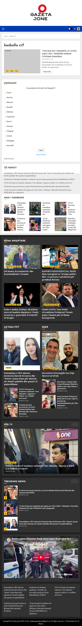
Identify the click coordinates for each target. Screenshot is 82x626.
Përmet (10, 126)
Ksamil (9, 107)
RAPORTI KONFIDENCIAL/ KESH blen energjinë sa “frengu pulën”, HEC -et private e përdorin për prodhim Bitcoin (59, 275)
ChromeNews (70, 621)
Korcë (9, 121)
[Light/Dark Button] (70, 29)
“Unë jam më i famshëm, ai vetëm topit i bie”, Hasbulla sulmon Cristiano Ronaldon (59, 53)
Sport (16, 71)
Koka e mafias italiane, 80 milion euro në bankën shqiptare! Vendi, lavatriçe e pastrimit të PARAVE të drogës (21, 313)
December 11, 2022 (48, 59)
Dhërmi (10, 112)
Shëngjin (10, 141)
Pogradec (11, 117)
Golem (9, 136)
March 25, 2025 (24, 400)
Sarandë (10, 145)
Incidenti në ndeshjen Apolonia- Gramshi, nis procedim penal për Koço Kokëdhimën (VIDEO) (39, 179)
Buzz (7, 71)
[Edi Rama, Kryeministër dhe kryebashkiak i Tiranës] (22, 257)
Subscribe (78, 28)
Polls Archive (9, 159)
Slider (12, 71)
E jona (14, 266)
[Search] (75, 29)
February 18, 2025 (62, 391)
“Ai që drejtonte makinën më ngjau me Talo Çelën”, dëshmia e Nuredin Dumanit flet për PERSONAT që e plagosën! (48, 507)
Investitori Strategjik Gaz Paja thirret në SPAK (58, 374)
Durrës (9, 97)
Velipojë (10, 131)
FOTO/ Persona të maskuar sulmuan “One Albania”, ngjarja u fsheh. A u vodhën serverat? (38, 183)
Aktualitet (8, 266)
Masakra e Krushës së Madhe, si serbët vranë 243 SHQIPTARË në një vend (73, 226)
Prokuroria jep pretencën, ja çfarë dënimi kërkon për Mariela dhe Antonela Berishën (37, 186)
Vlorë (9, 93)
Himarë (10, 102)
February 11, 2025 (62, 408)
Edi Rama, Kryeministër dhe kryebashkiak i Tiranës (18, 272)
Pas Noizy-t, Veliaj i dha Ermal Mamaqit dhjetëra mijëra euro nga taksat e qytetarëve (67, 385)
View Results (41, 154)
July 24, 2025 (23, 526)
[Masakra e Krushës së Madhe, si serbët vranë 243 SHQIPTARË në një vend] (60, 224)
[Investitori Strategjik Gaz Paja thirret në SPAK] (60, 350)
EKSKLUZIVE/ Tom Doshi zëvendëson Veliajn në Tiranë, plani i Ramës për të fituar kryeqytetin (57, 313)
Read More (47, 72)
